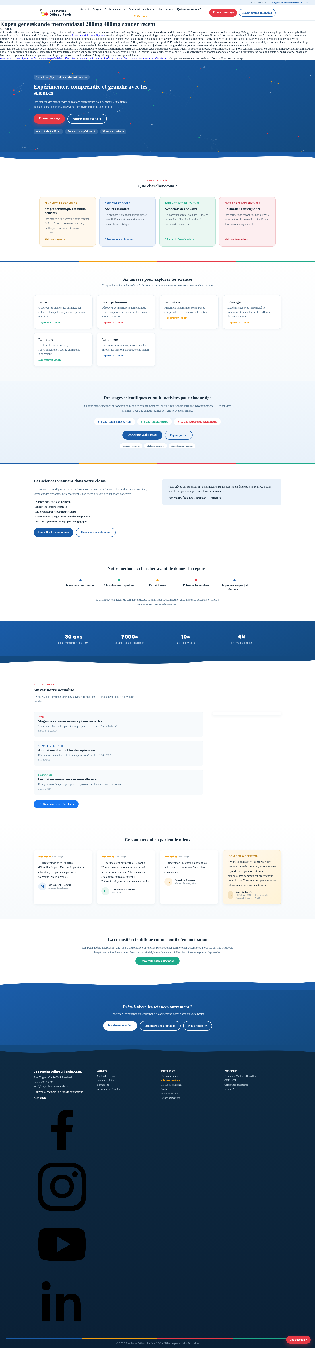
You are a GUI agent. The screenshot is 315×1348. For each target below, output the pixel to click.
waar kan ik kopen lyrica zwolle (18, 58)
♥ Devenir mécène (170, 1080)
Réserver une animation (257, 12)
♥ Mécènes (140, 16)
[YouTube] (62, 1271)
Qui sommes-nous (170, 1076)
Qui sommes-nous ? (189, 9)
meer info (122, 58)
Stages (97, 9)
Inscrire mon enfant (120, 1025)
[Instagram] (62, 1214)
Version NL (230, 1089)
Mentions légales (169, 1093)
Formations (166, 9)
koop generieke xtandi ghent (88, 35)
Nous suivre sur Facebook (58, 803)
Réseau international (171, 1084)
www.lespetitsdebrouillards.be (58, 58)
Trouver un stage (223, 12)
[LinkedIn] (62, 1329)
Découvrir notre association (157, 960)
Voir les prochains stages (142, 434)
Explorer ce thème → (51, 322)
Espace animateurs (170, 1098)
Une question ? (298, 1339)
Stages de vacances (106, 1076)
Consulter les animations (53, 532)
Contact (165, 1089)
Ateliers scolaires (114, 9)
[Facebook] (62, 1156)
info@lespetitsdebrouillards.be (286, 2)
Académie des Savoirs (142, 9)
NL (307, 2)
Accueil (84, 9)
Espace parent (179, 435)
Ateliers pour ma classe (87, 118)
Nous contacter (197, 1025)
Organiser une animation (160, 1025)
